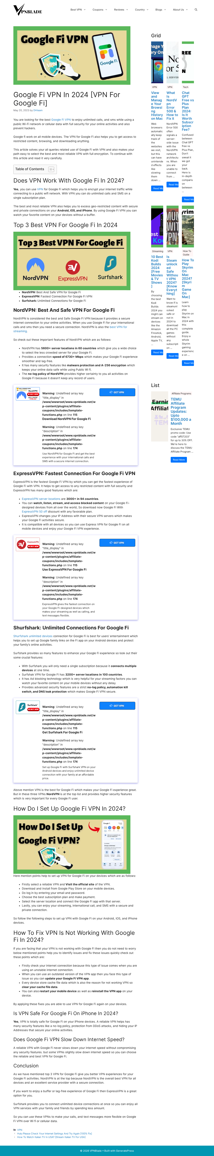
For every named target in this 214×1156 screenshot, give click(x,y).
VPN (40, 189)
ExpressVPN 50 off (34, 511)
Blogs (158, 9)
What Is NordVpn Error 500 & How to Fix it (172, 105)
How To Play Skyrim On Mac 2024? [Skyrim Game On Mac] (188, 278)
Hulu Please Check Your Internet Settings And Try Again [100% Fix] (54, 1133)
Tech (185, 87)
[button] (196, 10)
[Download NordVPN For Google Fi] (28, 394)
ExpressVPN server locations (41, 499)
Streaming (157, 251)
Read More (158, 188)
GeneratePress (125, 1150)
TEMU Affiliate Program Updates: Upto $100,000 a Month (181, 411)
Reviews (119, 9)
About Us (178, 9)
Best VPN (76, 9)
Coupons (98, 9)
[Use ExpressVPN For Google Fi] (28, 544)
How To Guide (187, 253)
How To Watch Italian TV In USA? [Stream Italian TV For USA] (51, 1137)
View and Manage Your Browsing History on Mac (157, 105)
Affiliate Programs (181, 393)
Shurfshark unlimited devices (32, 636)
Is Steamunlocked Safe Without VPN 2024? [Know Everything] (172, 275)
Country (140, 9)
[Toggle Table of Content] (49, 169)
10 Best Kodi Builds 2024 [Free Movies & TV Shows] (157, 271)
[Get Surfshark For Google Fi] (28, 707)
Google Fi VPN (61, 119)
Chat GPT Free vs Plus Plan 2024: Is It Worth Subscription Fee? (188, 111)
